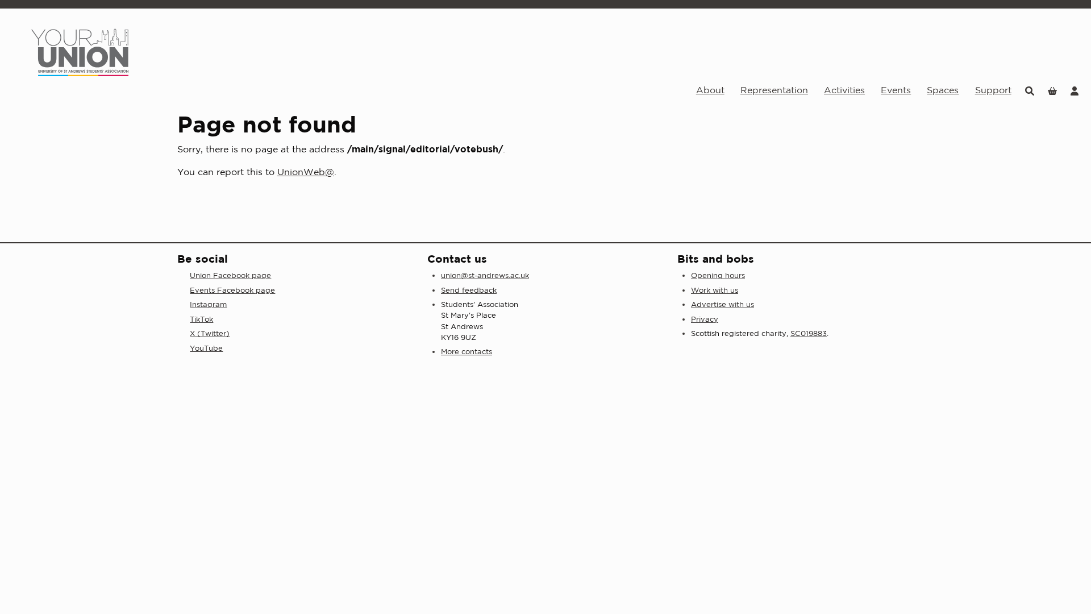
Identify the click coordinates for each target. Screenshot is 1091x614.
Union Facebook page (230, 275)
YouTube (206, 348)
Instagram (208, 304)
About (710, 90)
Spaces (943, 90)
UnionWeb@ (305, 172)
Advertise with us (722, 304)
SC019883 (808, 333)
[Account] (1074, 90)
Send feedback (469, 290)
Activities (844, 90)
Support (993, 90)
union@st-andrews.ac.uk (485, 275)
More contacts (466, 351)
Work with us (714, 290)
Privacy (704, 319)
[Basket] (1052, 90)
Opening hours (718, 275)
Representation (774, 90)
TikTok (201, 319)
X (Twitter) (210, 333)
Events (896, 90)
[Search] (1029, 90)
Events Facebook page (232, 290)
